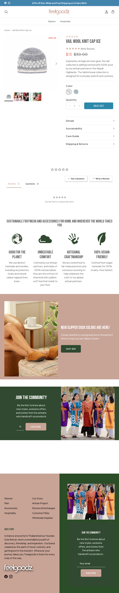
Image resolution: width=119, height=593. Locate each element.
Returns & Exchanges (43, 508)
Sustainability (74, 128)
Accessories (10, 508)
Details (70, 120)
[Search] (6, 12)
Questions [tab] (30, 183)
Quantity (71, 99)
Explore (52, 21)
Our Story (37, 498)
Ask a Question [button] (77, 178)
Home (7, 30)
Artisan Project (40, 503)
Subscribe (36, 426)
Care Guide (72, 136)
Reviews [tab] (12, 183)
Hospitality (65, 21)
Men (6, 503)
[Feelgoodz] (59, 12)
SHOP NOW (71, 348)
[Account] (106, 12)
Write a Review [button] (102, 178)
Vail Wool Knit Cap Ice (21, 30)
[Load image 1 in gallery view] (31, 62)
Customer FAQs (40, 513)
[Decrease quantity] (68, 106)
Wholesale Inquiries (42, 517)
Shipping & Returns (77, 143)
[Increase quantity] (80, 106)
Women (8, 498)
